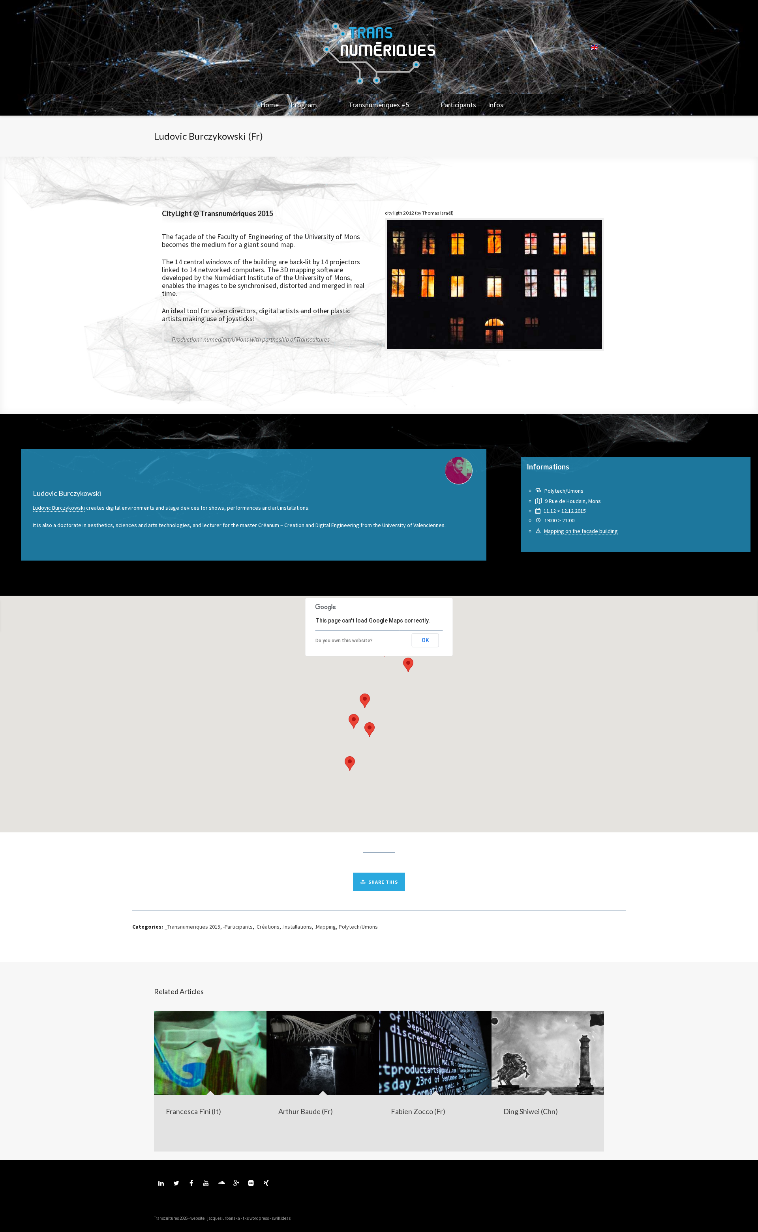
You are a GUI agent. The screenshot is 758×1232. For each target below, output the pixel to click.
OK (425, 640)
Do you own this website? (344, 640)
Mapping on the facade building (581, 531)
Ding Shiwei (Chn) (530, 1111)
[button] (408, 665)
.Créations (267, 926)
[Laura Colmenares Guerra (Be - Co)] (697, 616)
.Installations (297, 926)
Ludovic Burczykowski (59, 507)
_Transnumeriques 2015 (192, 926)
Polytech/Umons (358, 926)
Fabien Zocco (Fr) (418, 1111)
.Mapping (325, 926)
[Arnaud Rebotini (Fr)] (39, 616)
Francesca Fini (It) (193, 1111)
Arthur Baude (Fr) (305, 1111)
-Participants (238, 926)
